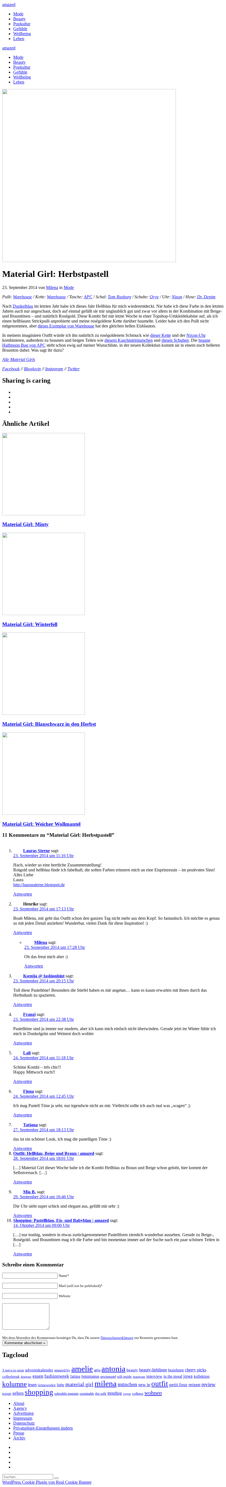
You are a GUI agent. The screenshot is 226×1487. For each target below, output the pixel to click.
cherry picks (195, 1369)
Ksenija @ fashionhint (43, 976)
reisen (194, 1384)
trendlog (114, 1393)
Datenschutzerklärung (117, 1338)
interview (154, 1376)
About (18, 1403)
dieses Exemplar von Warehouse (66, 326)
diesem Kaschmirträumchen (128, 340)
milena (106, 1383)
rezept (6, 1393)
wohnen (153, 1393)
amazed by (62, 1370)
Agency (20, 1408)
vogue (127, 1393)
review (208, 1384)
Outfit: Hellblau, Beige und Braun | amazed (53, 1153)
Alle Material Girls (18, 359)
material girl (79, 1384)
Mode (18, 14)
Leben (18, 38)
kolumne (14, 1384)
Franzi (29, 1014)
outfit (159, 1384)
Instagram (54, 368)
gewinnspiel (108, 1376)
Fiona (28, 1091)
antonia (113, 1368)
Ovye (154, 296)
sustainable (87, 1394)
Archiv (19, 1438)
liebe (60, 1385)
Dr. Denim (206, 296)
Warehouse (22, 296)
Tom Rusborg (119, 296)
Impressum (22, 1418)
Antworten (22, 894)
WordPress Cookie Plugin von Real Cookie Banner (47, 1482)
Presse (18, 1433)
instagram (139, 1376)
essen (38, 1376)
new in (144, 1384)
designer (26, 1376)
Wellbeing (22, 33)
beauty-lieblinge (153, 1370)
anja (97, 1370)
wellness (137, 1394)
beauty (132, 1370)
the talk (100, 1393)
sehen (18, 1393)
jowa (188, 1376)
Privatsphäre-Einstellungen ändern (43, 1428)
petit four (178, 1384)
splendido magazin (66, 1394)
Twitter (74, 368)
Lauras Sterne (36, 850)
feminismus (90, 1376)
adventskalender (39, 1370)
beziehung (176, 1370)
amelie (82, 1368)
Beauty (19, 18)
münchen (127, 1384)
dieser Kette (160, 335)
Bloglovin (32, 368)
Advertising (23, 1413)
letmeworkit (47, 1385)
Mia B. (29, 1191)
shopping (39, 1392)
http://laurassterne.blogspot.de (39, 884)
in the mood (172, 1376)
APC (88, 296)
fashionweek (56, 1376)
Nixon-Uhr (196, 335)
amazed (8, 4)
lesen (32, 1384)
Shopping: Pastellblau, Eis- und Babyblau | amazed (61, 1220)
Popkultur (21, 23)
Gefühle (20, 28)
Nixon (177, 296)
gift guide (124, 1376)
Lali (27, 1052)
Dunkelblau (23, 306)
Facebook (11, 368)
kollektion (201, 1376)
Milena (52, 287)
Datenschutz (24, 1423)
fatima (75, 1376)
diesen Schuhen (175, 340)
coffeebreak (11, 1376)
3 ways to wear (13, 1370)
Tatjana (30, 1124)
